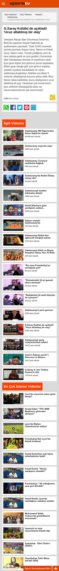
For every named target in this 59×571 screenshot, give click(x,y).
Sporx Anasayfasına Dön (37, 568)
